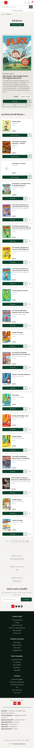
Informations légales (17, 679)
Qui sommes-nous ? (17, 659)
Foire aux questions (17, 620)
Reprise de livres (17, 645)
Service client (17, 633)
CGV (17, 687)
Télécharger (15, 101)
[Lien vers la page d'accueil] (6, 2)
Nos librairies (17, 662)
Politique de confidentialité (17, 682)
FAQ (17, 569)
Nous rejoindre (17, 665)
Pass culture (17, 647)
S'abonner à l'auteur (17, 24)
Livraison (17, 622)
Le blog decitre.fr (17, 650)
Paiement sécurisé (17, 625)
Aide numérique (17, 630)
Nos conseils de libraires (17, 558)
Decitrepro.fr (17, 667)
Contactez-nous (17, 581)
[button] (17, 85)
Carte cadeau (17, 642)
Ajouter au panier (15, 135)
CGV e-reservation (17, 690)
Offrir (15, 105)
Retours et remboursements (17, 628)
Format (16, 96)
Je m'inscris (26, 599)
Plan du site (17, 692)
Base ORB (17, 670)
